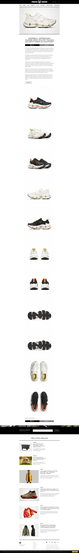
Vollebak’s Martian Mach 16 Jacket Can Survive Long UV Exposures (50, 508)
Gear (20, 5)
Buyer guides (57, 5)
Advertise (35, 545)
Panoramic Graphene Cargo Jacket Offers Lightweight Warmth (48, 526)
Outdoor (34, 442)
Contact (34, 543)
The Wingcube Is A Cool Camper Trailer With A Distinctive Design (39, 459)
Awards (34, 548)
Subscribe (57, 430)
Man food (43, 5)
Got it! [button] (75, 551)
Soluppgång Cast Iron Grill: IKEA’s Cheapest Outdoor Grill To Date (39, 445)
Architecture (49, 5)
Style (37, 5)
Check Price (28, 82)
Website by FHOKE (21, 545)
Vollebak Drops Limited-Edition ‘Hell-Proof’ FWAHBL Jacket (49, 472)
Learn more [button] (65, 551)
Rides (24, 5)
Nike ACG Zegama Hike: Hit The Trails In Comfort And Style (49, 490)
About (34, 542)
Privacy (34, 546)
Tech (28, 5)
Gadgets (33, 5)
